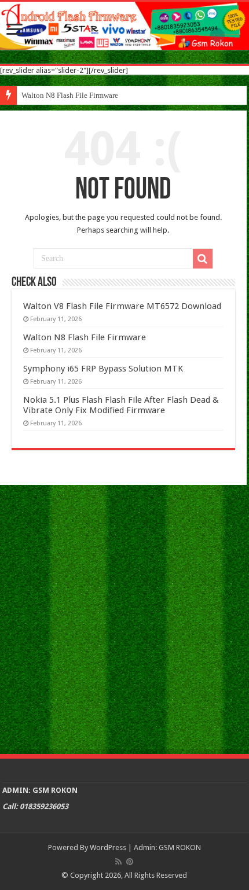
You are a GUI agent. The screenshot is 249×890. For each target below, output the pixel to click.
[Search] (203, 259)
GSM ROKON (180, 847)
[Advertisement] (124, 618)
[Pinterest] (129, 862)
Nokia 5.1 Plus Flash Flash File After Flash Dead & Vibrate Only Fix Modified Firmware (121, 405)
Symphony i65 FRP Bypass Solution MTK (103, 368)
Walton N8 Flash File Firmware (69, 95)
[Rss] (118, 862)
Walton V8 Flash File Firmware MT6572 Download (122, 306)
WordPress (108, 847)
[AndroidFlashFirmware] (124, 26)
